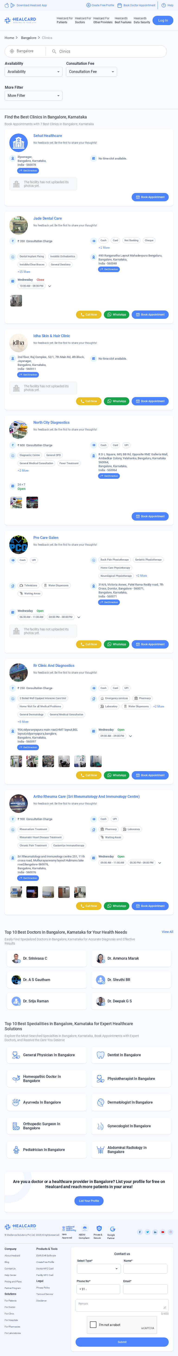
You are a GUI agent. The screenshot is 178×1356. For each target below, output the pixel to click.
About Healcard (12, 1255)
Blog (7, 1262)
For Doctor (10, 1307)
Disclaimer (41, 1300)
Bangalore (31, 37)
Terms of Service (44, 1294)
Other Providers (102, 20)
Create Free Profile (45, 1262)
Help (170, 5)
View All (167, 932)
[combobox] (29, 51)
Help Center (10, 1275)
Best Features (123, 20)
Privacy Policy (43, 1287)
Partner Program (13, 1288)
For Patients (10, 1300)
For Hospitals (11, 1320)
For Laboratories (13, 1333)
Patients (65, 20)
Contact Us (10, 1268)
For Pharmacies (12, 1326)
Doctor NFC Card (45, 1268)
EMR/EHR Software (46, 1255)
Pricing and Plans (13, 1281)
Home (12, 37)
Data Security (142, 20)
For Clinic (9, 1313)
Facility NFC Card (44, 1275)
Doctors (83, 20)
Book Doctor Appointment (140, 5)
